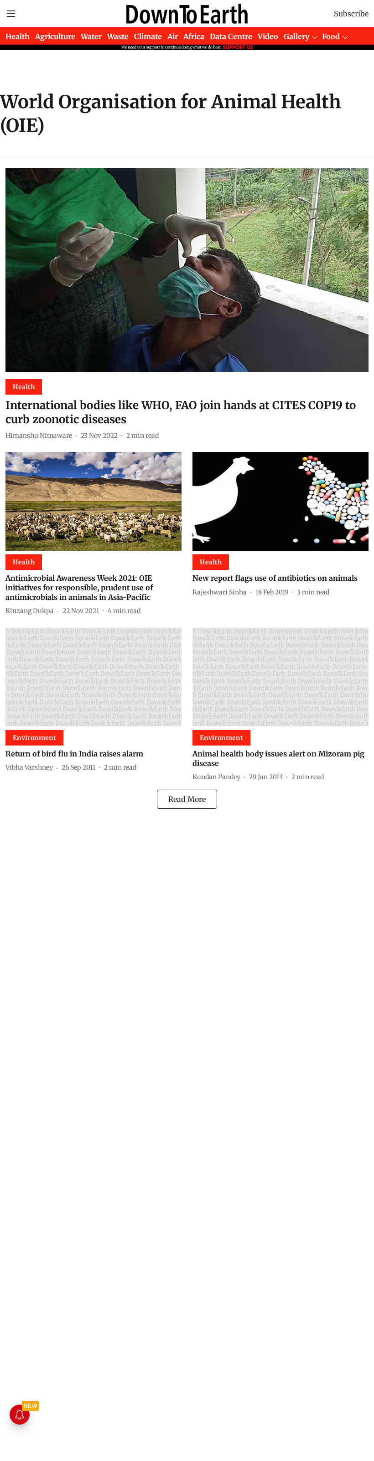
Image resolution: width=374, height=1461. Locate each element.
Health (17, 36)
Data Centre (231, 36)
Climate (148, 36)
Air (172, 36)
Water (91, 36)
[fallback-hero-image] (187, 270)
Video (268, 36)
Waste (118, 36)
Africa (193, 36)
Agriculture (55, 36)
